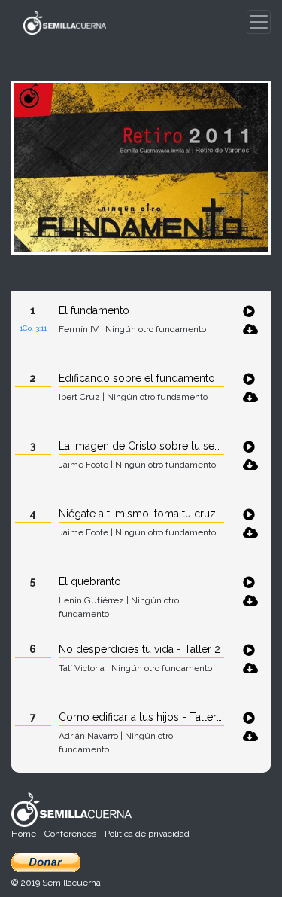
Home (23, 833)
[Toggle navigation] (259, 22)
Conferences (70, 833)
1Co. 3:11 (33, 328)
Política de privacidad (147, 833)
